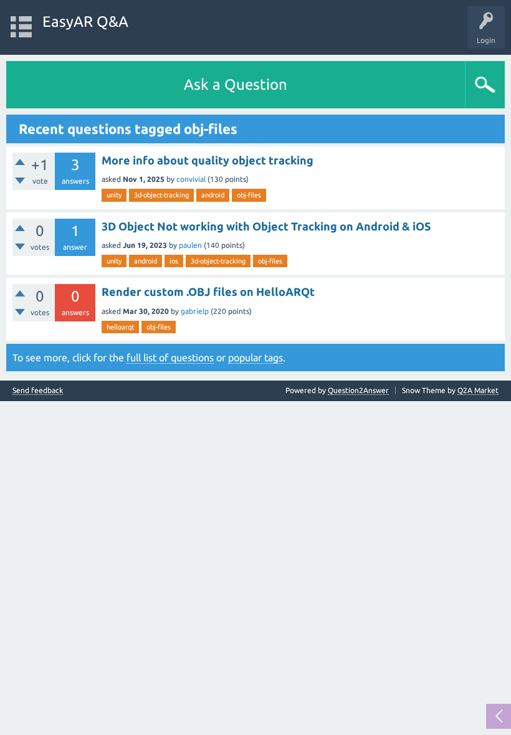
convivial (191, 179)
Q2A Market (478, 390)
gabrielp (195, 311)
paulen (190, 245)
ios (174, 261)
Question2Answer (358, 390)
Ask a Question (235, 84)
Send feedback (37, 390)
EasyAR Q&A (85, 21)
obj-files (249, 195)
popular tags (255, 357)
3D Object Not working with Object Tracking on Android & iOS (266, 226)
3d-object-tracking (161, 195)
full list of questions (170, 357)
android (212, 195)
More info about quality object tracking (207, 160)
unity (114, 195)
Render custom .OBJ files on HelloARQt (208, 291)
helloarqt (120, 327)
